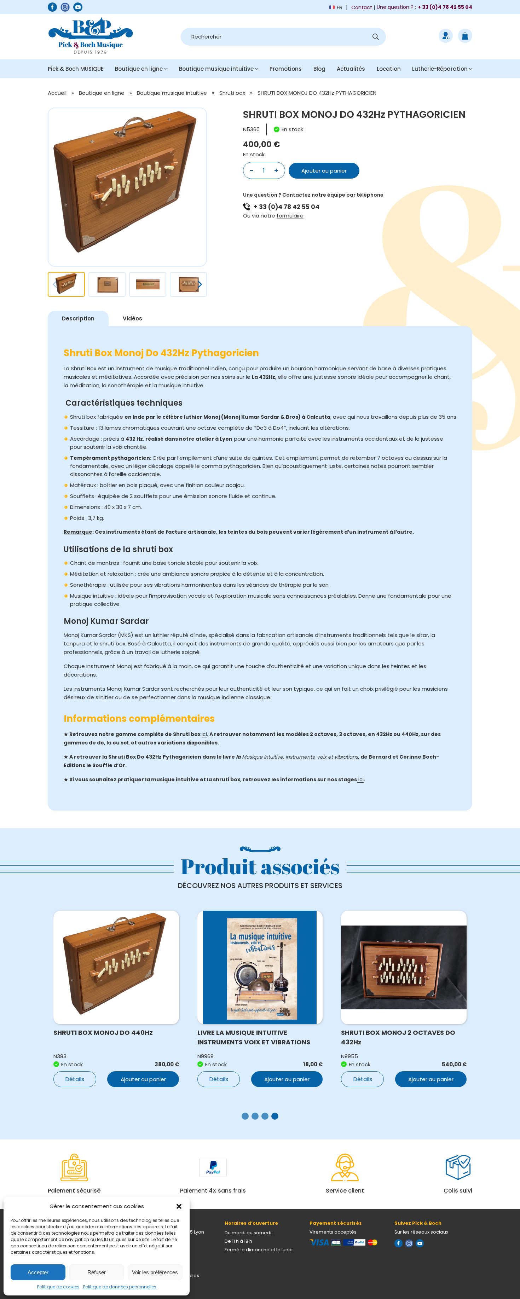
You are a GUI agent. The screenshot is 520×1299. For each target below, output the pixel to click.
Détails (74, 1079)
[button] (179, 1206)
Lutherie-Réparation (440, 69)
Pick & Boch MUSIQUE (76, 69)
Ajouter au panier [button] (143, 1079)
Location (389, 69)
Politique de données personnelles (119, 1287)
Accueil (57, 93)
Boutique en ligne (139, 69)
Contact (361, 7)
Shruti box (232, 93)
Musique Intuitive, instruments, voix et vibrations (300, 756)
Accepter (38, 1272)
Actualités (351, 69)
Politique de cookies (58, 1287)
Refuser (96, 1272)
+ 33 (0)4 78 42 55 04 (286, 207)
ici (204, 734)
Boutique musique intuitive (216, 69)
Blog (319, 69)
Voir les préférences (155, 1272)
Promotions (286, 69)
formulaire (290, 215)
